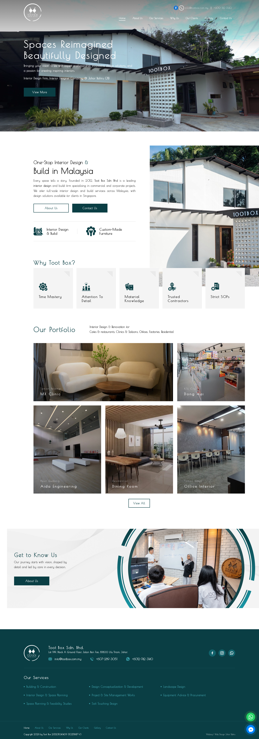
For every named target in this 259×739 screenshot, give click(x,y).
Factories (154, 331)
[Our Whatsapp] (231, 655)
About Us (137, 18)
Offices (143, 331)
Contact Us (226, 18)
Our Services (156, 18)
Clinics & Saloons (127, 331)
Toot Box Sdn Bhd (106, 180)
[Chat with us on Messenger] (250, 729)
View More (39, 92)
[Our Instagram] (222, 655)
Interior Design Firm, (36, 78)
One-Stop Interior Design (58, 162)
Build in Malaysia (63, 170)
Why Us (174, 18)
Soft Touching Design (105, 703)
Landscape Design (174, 686)
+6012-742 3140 (142, 659)
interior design (42, 185)
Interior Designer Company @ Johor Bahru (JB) (80, 78)
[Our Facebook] (212, 655)
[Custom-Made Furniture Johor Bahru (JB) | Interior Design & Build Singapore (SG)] (91, 235)
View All (139, 503)
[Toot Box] (32, 12)
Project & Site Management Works (113, 695)
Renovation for (121, 326)
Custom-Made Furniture (110, 231)
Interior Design (98, 326)
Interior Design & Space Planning (47, 695)
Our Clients (192, 18)
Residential (167, 331)
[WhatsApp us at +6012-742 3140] (250, 717)
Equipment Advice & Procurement (184, 695)
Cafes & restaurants (102, 331)
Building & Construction (41, 686)
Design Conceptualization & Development (117, 686)
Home (122, 18)
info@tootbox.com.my (68, 659)
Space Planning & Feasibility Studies (49, 703)
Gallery (209, 18)
